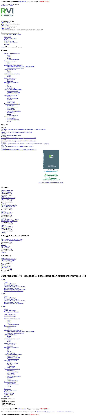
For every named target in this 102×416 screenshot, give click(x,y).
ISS (8, 85)
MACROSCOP (11, 88)
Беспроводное (11, 79)
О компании (7, 389)
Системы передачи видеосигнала (13, 89)
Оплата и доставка (9, 41)
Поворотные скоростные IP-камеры (13, 291)
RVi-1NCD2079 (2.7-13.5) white (9, 221)
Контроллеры (10, 112)
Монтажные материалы (10, 95)
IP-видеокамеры (11, 118)
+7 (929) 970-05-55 (6, 398)
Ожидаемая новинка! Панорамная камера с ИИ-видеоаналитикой (18, 141)
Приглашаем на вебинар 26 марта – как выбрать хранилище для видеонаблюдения (23, 129)
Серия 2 (9, 56)
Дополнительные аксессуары (12, 104)
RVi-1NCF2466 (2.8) (6, 228)
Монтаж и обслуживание (11, 42)
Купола (9, 114)
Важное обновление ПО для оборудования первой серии (16, 132)
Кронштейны (10, 108)
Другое (9, 121)
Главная (3, 47)
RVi (8, 83)
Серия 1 (9, 55)
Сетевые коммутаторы (10, 69)
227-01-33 (5, 22)
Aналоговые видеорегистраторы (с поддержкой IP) (21, 66)
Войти (11, 5)
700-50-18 (5, 28)
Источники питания (12, 106)
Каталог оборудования (10, 38)
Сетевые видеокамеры (13, 59)
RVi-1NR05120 (5, 247)
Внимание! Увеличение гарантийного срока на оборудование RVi (18, 149)
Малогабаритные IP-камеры (11, 285)
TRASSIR (9, 86)
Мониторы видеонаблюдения (12, 73)
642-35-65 (5, 25)
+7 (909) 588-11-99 (6, 401)
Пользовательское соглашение (65, 411)
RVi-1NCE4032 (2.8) (6, 213)
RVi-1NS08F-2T (5, 267)
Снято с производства (10, 117)
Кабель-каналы (11, 101)
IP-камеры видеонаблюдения (12, 53)
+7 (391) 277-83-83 (6, 404)
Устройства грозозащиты (14, 111)
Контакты (6, 44)
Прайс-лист (7, 40)
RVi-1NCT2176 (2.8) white (14, 34)
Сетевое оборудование (10, 78)
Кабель (9, 96)
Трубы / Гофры (11, 102)
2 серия (9, 76)
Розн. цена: (4, 195)
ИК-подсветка (11, 109)
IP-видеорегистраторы (10, 61)
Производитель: (5, 193)
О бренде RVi (7, 37)
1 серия (9, 75)
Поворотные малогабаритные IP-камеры (15, 289)
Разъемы (9, 99)
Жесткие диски (11, 105)
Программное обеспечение (11, 82)
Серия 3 (9, 58)
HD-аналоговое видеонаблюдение (13, 65)
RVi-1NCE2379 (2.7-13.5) (7, 199)
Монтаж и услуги (8, 394)
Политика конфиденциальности (46, 411)
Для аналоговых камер (13, 94)
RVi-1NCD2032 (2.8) (6, 192)
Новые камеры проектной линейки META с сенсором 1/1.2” (17, 146)
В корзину (3, 196)
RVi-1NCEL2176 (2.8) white (8, 206)
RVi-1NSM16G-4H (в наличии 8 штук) (11, 240)
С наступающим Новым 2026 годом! (11, 135)
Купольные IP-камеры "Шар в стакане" (14, 286)
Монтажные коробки (12, 98)
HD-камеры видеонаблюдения (15, 68)
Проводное (10, 81)
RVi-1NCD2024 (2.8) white (8, 260)
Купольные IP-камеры (10, 283)
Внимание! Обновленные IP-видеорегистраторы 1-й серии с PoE (18, 138)
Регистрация (4, 5)
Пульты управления (12, 115)
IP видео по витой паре (13, 92)
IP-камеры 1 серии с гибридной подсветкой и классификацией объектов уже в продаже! (25, 143)
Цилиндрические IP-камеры (11, 288)
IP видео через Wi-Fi (12, 91)
